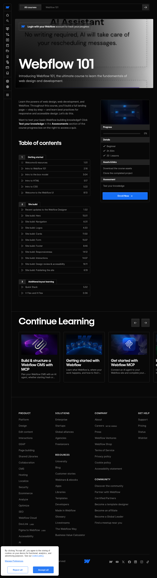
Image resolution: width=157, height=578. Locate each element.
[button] (135, 323)
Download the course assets (117, 168)
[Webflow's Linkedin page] (135, 562)
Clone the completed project (117, 173)
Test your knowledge (113, 186)
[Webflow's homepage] (87, 561)
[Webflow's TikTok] (148, 562)
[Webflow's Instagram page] (142, 562)
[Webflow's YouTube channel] (117, 562)
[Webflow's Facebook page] (129, 562)
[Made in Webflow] (111, 562)
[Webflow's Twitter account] (123, 562)
